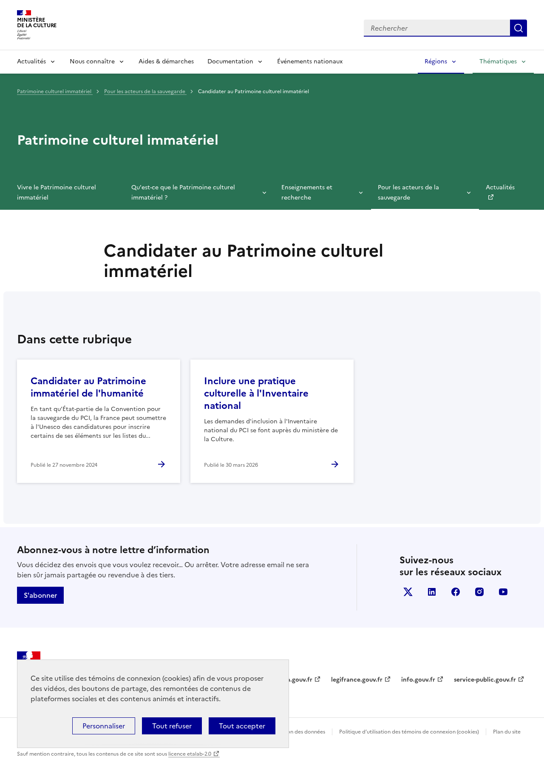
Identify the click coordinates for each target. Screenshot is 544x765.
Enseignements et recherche (306, 192)
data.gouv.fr (294, 679)
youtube (503, 591)
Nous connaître (92, 61)
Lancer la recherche (518, 28)
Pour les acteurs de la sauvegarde (145, 91)
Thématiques (498, 61)
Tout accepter (242, 726)
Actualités (31, 61)
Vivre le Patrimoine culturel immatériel (56, 192)
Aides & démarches (166, 61)
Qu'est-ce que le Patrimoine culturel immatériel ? (183, 192)
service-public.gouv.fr (485, 679)
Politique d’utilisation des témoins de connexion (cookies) (409, 732)
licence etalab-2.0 (189, 754)
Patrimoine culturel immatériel (55, 91)
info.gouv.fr (418, 679)
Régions (436, 61)
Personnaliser (103, 726)
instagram (479, 591)
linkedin (431, 591)
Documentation (230, 61)
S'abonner (40, 595)
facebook (455, 591)
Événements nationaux (310, 61)
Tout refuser (172, 726)
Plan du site (507, 732)
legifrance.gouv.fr (356, 679)
